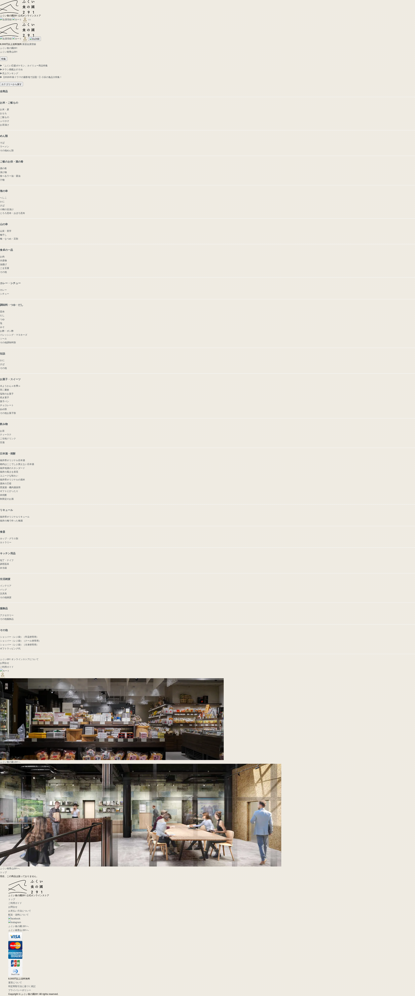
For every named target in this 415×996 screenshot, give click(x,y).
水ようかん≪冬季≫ (10, 385)
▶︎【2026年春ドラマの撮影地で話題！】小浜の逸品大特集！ (31, 77)
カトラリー (5, 542)
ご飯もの (4, 117)
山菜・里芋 (5, 230)
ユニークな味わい (9, 475)
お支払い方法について (19, 910)
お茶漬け (4, 124)
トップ (3, 872)
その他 (3, 271)
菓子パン (4, 401)
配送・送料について (18, 914)
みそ (2, 326)
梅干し (3, 234)
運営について (15, 982)
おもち (3, 113)
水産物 (3, 260)
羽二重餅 (4, 389)
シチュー (4, 293)
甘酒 (2, 442)
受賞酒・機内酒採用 (10, 487)
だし (2, 315)
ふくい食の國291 (9, 47)
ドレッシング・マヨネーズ (13, 334)
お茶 (2, 430)
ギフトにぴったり (9, 491)
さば (2, 205)
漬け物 (3, 172)
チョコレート (7, 405)
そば (2, 142)
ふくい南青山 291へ (18, 930)
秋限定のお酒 (7, 498)
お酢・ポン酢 (7, 330)
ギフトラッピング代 (10, 648)
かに (2, 201)
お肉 (2, 256)
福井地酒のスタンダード (12, 468)
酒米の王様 (5, 483)
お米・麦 (4, 109)
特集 (3, 58)
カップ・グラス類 (9, 538)
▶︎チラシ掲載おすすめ (11, 69)
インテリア (5, 585)
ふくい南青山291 (9, 51)
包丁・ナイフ (7, 560)
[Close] (34, 39)
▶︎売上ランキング (9, 73)
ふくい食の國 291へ (18, 926)
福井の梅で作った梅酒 (11, 520)
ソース (3, 338)
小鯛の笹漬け (7, 209)
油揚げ (3, 264)
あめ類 (3, 409)
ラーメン (4, 146)
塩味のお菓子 (7, 393)
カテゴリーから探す (11, 84)
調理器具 (4, 563)
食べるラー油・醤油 (10, 175)
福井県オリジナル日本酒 (12, 460)
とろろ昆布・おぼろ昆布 (12, 213)
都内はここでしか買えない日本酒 (17, 464)
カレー (3, 289)
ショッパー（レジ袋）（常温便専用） (19, 636)
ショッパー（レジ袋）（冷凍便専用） (19, 644)
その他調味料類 (8, 342)
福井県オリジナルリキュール (15, 516)
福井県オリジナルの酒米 (12, 479)
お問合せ (4, 662)
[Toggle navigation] (29, 19)
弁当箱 (3, 567)
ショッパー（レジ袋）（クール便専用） (20, 640)
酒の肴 (3, 168)
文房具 (3, 593)
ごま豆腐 (4, 268)
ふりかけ (4, 120)
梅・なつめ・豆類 (9, 238)
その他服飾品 (7, 618)
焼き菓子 (4, 397)
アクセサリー (7, 615)
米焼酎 (3, 494)
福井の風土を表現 (9, 471)
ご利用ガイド (7, 666)
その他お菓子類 (8, 412)
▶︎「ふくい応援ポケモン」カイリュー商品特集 (24, 65)
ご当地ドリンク (8, 438)
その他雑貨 (5, 597)
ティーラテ (5, 434)
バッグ (3, 589)
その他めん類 (7, 150)
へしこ (3, 197)
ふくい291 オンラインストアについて (19, 659)
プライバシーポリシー (19, 990)
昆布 (2, 311)
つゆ (2, 319)
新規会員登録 (29, 44)
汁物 (2, 179)
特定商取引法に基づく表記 (22, 986)
